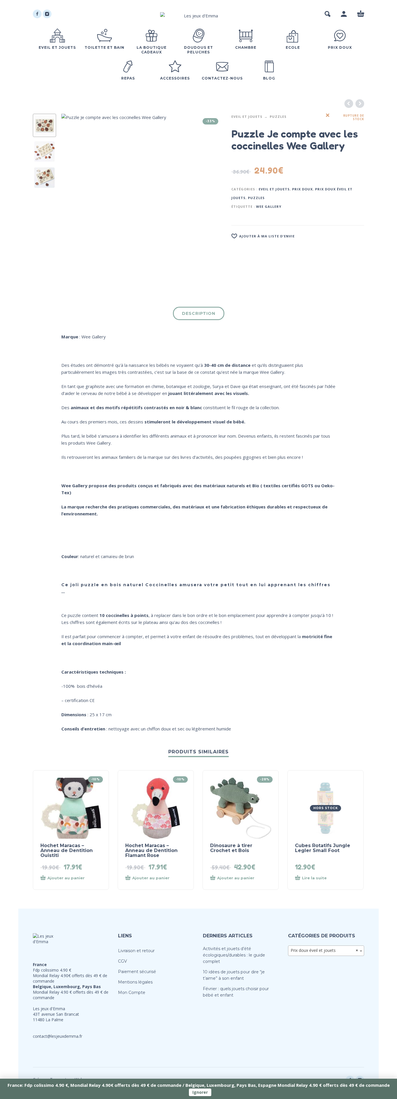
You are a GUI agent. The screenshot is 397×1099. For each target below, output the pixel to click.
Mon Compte (131, 992)
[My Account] (344, 14)
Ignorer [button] (200, 1092)
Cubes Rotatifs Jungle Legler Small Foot (322, 848)
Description (198, 313)
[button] (327, 14)
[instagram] (47, 14)
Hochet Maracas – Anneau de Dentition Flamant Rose (151, 850)
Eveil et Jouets (246, 116)
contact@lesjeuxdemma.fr (57, 1036)
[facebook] (37, 14)
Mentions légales (135, 982)
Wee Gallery (268, 206)
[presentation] (73, 194)
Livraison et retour (136, 950)
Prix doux (302, 189)
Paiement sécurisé (137, 971)
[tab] (199, 314)
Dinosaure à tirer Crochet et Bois (231, 848)
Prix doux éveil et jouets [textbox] (324, 950)
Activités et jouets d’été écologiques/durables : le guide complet (234, 955)
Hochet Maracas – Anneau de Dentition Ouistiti (66, 850)
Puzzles (278, 116)
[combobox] (326, 950)
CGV (122, 961)
